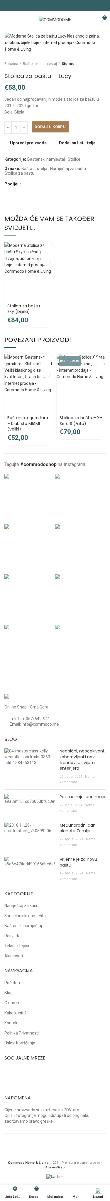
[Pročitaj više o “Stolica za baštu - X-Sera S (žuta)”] (97, 362)
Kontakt (11, 1023)
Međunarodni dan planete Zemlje (78, 828)
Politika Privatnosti (21, 1033)
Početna (11, 63)
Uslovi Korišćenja (19, 1043)
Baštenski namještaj (40, 63)
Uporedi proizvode (28, 143)
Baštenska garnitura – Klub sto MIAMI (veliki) (27, 423)
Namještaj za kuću (21, 905)
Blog (8, 992)
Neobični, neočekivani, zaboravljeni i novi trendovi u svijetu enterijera (82, 759)
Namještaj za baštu (68, 168)
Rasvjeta (12, 935)
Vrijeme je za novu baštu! (78, 862)
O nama (11, 1002)
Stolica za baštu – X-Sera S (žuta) (81, 420)
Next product (103, 64)
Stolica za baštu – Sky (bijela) (25, 309)
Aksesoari (13, 956)
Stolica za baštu (19, 173)
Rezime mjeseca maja (82, 797)
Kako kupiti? (15, 1013)
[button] (45, 250)
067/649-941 (38, 718)
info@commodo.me (40, 724)
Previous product (91, 64)
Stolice (68, 63)
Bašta (26, 168)
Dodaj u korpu (50, 127)
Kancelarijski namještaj (25, 915)
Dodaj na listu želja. (78, 143)
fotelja (41, 168)
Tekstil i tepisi (16, 945)
